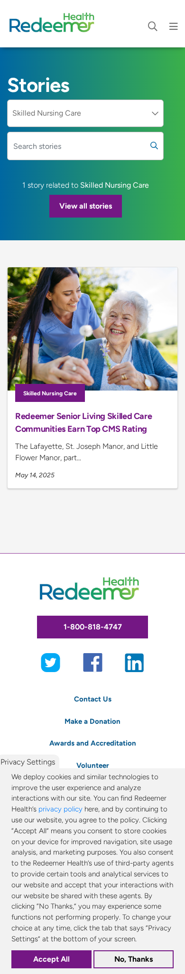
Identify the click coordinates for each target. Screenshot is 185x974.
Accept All (51, 959)
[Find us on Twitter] (50, 661)
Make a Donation (92, 721)
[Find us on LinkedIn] (134, 661)
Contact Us (92, 699)
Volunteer (92, 765)
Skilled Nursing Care (50, 393)
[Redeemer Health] (54, 23)
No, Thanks (133, 959)
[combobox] (85, 113)
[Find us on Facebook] (93, 661)
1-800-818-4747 (93, 626)
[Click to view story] (92, 329)
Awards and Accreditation (92, 743)
